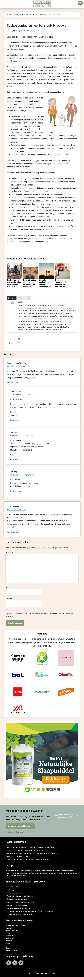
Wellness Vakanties (12, 950)
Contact (8, 943)
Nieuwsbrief (10, 940)
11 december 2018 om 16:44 (22, 475)
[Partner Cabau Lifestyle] (66, 657)
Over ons (8, 926)
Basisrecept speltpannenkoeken (17, 899)
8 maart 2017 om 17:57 (16, 510)
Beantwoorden (13, 382)
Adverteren (9, 936)
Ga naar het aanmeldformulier (20, 826)
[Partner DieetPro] (66, 674)
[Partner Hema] (18, 691)
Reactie (9, 552)
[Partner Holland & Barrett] (42, 691)
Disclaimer (9, 928)
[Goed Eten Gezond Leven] (42, 3)
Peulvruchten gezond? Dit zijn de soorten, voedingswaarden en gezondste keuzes (33, 853)
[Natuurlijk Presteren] (42, 794)
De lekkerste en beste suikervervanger (20, 914)
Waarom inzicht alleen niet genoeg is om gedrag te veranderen (27, 850)
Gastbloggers (10, 938)
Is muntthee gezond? (14, 893)
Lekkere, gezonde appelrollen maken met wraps (22, 890)
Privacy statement (12, 930)
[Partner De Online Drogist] (42, 674)
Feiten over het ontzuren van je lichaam (20, 896)
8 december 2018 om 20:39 (21, 435)
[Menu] (80, 3)
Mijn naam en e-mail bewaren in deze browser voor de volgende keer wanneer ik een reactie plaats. (40, 615)
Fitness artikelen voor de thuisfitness (19, 908)
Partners (8, 933)
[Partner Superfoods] (66, 691)
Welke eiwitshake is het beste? (17, 905)
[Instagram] (12, 303)
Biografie (12, 298)
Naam (9, 587)
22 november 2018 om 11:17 (21, 394)
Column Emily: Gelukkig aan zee (17, 856)
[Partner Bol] (18, 674)
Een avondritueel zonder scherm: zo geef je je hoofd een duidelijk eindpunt (31, 847)
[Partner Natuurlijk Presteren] (42, 657)
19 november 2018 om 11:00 (18, 366)
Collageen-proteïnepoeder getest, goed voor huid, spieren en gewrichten (30, 911)
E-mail (9, 599)
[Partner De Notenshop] (18, 657)
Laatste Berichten (25, 298)
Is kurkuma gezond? (13, 887)
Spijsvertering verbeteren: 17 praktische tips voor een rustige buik (28, 859)
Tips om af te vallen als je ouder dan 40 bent (21, 902)
